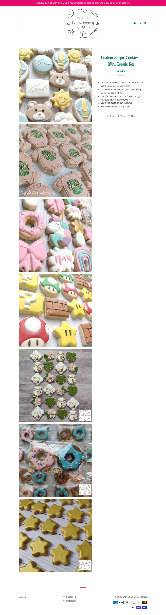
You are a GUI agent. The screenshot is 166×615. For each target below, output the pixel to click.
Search (22, 597)
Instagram (71, 601)
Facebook (71, 597)
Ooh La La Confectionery (135, 597)
